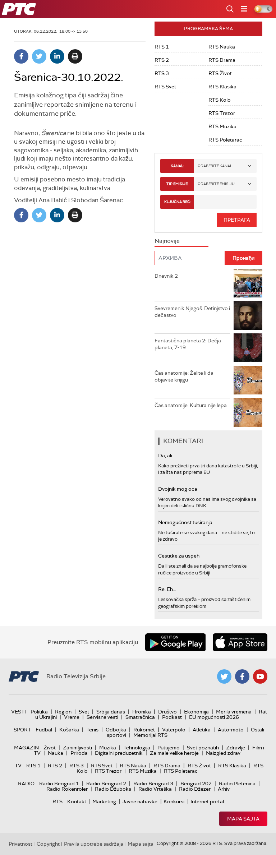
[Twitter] (39, 56)
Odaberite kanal (215, 165)
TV (18, 765)
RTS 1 (162, 46)
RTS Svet (165, 86)
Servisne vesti (102, 717)
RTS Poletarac (225, 140)
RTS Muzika (222, 126)
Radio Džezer (195, 789)
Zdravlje (235, 747)
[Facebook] (21, 56)
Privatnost (20, 844)
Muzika (107, 747)
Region (63, 711)
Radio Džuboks (113, 789)
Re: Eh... (167, 589)
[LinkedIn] (57, 56)
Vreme (71, 717)
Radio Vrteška (155, 789)
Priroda (79, 753)
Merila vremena (234, 711)
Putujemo (168, 747)
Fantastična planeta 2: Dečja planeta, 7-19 (188, 344)
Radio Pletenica (237, 783)
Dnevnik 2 (166, 276)
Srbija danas (110, 711)
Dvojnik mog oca (177, 489)
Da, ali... (166, 455)
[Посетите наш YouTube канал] (260, 676)
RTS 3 (162, 73)
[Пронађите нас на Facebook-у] (242, 676)
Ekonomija (196, 711)
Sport (22, 729)
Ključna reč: (177, 201)
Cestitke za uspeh (178, 556)
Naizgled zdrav (223, 753)
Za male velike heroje (174, 753)
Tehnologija (136, 747)
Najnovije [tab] (167, 241)
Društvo (167, 711)
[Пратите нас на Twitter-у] (224, 676)
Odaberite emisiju (216, 183)
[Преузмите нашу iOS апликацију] (240, 642)
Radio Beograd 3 (153, 783)
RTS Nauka (221, 46)
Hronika (141, 711)
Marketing (104, 801)
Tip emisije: (177, 183)
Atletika (202, 729)
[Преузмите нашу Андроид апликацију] (175, 642)
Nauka (55, 753)
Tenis (92, 729)
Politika (39, 711)
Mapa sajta (243, 818)
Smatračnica (140, 717)
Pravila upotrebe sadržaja (93, 844)
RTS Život (220, 73)
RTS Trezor (221, 113)
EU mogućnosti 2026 (214, 717)
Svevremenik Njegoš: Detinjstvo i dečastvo (192, 312)
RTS (57, 801)
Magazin (26, 747)
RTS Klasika (222, 86)
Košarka (69, 729)
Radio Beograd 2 (106, 783)
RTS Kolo (219, 100)
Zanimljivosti (77, 747)
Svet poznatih (203, 747)
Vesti (18, 711)
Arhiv (224, 789)
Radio (26, 783)
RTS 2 (162, 60)
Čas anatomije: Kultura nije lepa (191, 405)
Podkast (172, 717)
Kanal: (177, 165)
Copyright (48, 844)
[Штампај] (75, 56)
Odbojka (116, 729)
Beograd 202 (196, 783)
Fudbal (44, 729)
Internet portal (207, 801)
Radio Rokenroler (67, 789)
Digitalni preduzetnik (119, 753)
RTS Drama (221, 60)
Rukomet (144, 729)
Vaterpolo (173, 729)
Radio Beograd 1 (59, 783)
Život (49, 747)
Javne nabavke (139, 801)
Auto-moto (231, 729)
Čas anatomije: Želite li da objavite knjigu (184, 376)
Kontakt (76, 801)
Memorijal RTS (150, 735)
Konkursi (174, 801)
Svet (84, 711)
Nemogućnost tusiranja (185, 522)
